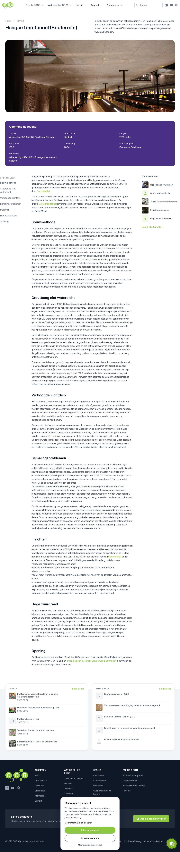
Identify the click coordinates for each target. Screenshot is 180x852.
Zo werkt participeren (133, 775)
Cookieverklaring (132, 841)
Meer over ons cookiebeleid (90, 845)
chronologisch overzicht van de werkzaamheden (91, 660)
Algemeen (40, 770)
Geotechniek (114, 556)
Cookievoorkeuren (153, 841)
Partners (126, 790)
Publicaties (98, 785)
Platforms (68, 788)
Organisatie (40, 790)
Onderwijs (68, 793)
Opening (4, 221)
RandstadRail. (44, 191)
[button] (172, 844)
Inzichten (5, 209)
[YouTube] (171, 5)
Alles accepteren (90, 830)
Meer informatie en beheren (78, 823)
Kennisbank (98, 775)
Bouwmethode (8, 182)
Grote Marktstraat (48, 203)
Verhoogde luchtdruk (10, 197)
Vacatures (39, 785)
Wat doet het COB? (58, 5)
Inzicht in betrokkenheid (134, 785)
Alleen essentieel (90, 838)
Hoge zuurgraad (8, 215)
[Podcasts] (176, 5)
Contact (38, 801)
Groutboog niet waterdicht (7, 190)
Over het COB (32, 5)
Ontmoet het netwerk (74, 778)
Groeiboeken (99, 780)
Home (8, 20)
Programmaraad (130, 780)
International (40, 796)
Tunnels (20, 20)
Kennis (79, 5)
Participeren (112, 5)
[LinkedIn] (166, 5)
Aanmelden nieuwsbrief (153, 818)
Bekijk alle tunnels (151, 227)
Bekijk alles (78, 688)
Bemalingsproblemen (10, 203)
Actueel (95, 5)
